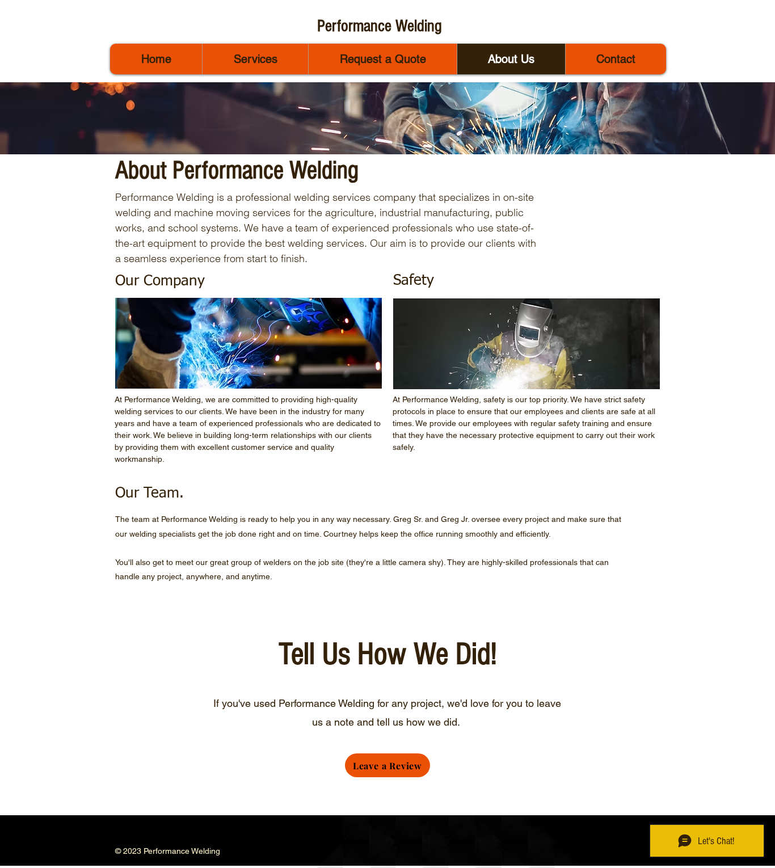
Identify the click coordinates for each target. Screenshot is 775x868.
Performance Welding (379, 26)
